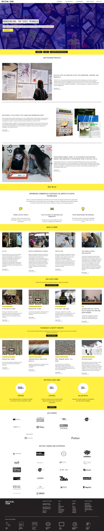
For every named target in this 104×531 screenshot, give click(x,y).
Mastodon (74, 512)
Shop (46, 52)
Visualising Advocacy (89, 509)
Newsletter (45, 510)
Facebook (74, 509)
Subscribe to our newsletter (59, 52)
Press (59, 505)
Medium (73, 503)
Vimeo (73, 506)
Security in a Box (88, 508)
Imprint (59, 508)
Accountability (61, 511)
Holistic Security (88, 505)
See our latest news (52, 285)
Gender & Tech (87, 503)
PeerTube (74, 508)
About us (98, 1)
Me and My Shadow (88, 506)
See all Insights (52, 335)
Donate (39, 52)
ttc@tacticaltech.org (47, 508)
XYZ (85, 511)
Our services (69, 1)
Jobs (59, 503)
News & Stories (90, 1)
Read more (7, 30)
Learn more (52, 407)
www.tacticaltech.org (47, 507)
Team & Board (61, 506)
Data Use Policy (61, 509)
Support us (60, 512)
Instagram (74, 511)
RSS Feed (44, 512)
